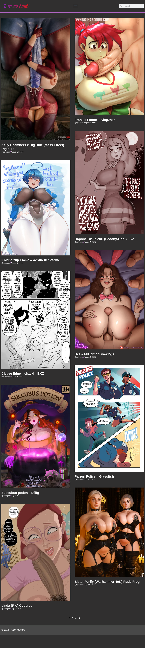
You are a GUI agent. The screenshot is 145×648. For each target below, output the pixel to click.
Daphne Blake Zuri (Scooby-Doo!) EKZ (104, 239)
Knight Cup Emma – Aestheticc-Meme (30, 260)
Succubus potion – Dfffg (20, 493)
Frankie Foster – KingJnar (95, 120)
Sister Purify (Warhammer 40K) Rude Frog (107, 581)
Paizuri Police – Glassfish (94, 476)
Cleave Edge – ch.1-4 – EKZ (22, 373)
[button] (75, 6)
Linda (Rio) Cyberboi (17, 605)
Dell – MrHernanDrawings (94, 354)
